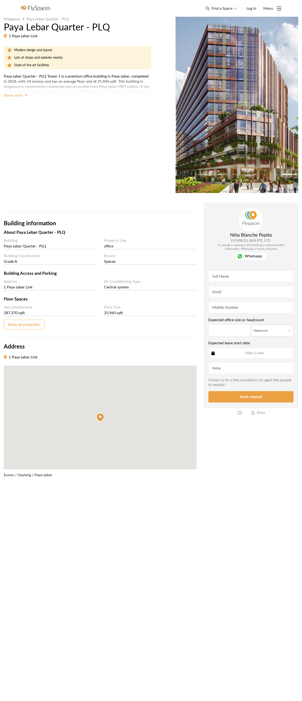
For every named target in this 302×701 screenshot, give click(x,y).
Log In (251, 8)
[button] (100, 417)
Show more (14, 95)
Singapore (12, 19)
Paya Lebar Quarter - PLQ (47, 19)
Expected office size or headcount (236, 320)
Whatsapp (253, 256)
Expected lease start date (229, 343)
